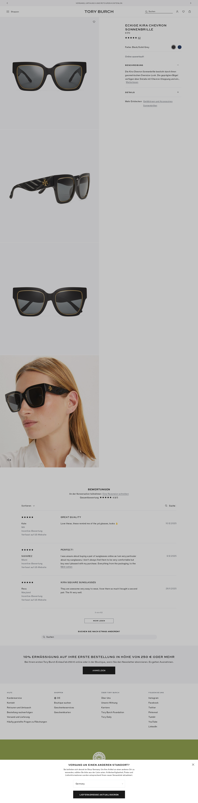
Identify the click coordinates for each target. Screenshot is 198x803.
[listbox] (99, 783)
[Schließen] (193, 764)
